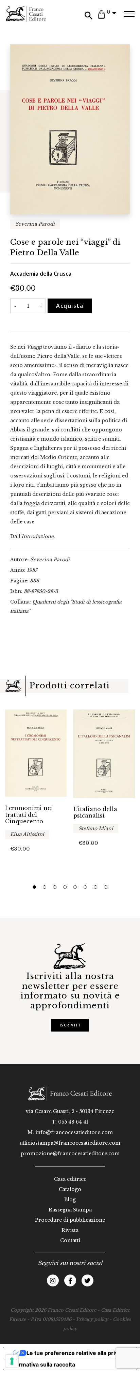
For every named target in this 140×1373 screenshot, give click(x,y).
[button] (34, 887)
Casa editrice (70, 1179)
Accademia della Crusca (40, 273)
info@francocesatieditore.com (74, 1132)
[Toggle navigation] (129, 13)
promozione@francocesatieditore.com (70, 1153)
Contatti (70, 1240)
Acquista (69, 305)
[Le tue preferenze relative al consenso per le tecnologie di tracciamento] (11, 1361)
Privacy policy (92, 1319)
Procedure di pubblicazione (70, 1220)
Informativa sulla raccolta (41, 1364)
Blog (70, 1199)
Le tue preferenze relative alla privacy (77, 1352)
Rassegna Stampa (70, 1210)
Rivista (70, 1230)
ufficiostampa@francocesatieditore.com (70, 1143)
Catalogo (70, 1189)
